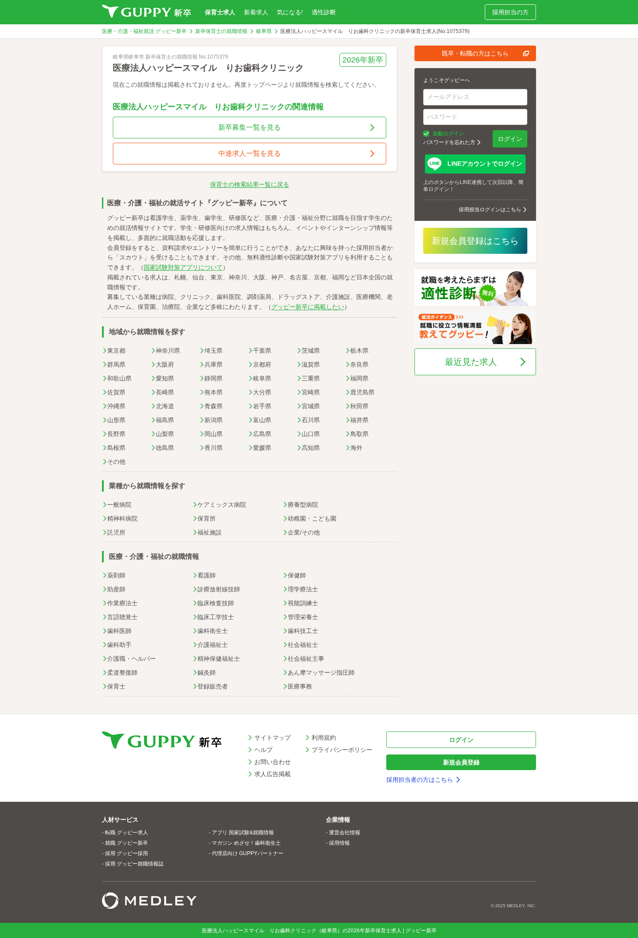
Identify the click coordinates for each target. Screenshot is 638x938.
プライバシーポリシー (342, 749)
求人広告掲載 (272, 774)
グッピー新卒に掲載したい (307, 306)
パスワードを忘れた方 (449, 142)
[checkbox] (426, 134)
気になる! (290, 12)
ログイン (510, 138)
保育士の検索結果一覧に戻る (249, 184)
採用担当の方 (510, 12)
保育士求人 (220, 12)
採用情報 (339, 843)
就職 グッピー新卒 (126, 843)
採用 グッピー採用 (126, 853)
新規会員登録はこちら (475, 241)
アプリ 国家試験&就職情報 (243, 833)
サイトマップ (272, 737)
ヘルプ (263, 749)
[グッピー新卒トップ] (146, 12)
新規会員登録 (461, 762)
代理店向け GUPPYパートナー (247, 853)
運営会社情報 (344, 833)
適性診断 (324, 12)
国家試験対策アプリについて (183, 267)
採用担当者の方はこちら (419, 779)
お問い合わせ (272, 761)
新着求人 (256, 12)
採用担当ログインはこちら (490, 210)
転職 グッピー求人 (126, 833)
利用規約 (324, 737)
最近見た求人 (471, 362)
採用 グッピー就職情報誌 (134, 864)
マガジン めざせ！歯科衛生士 (246, 843)
